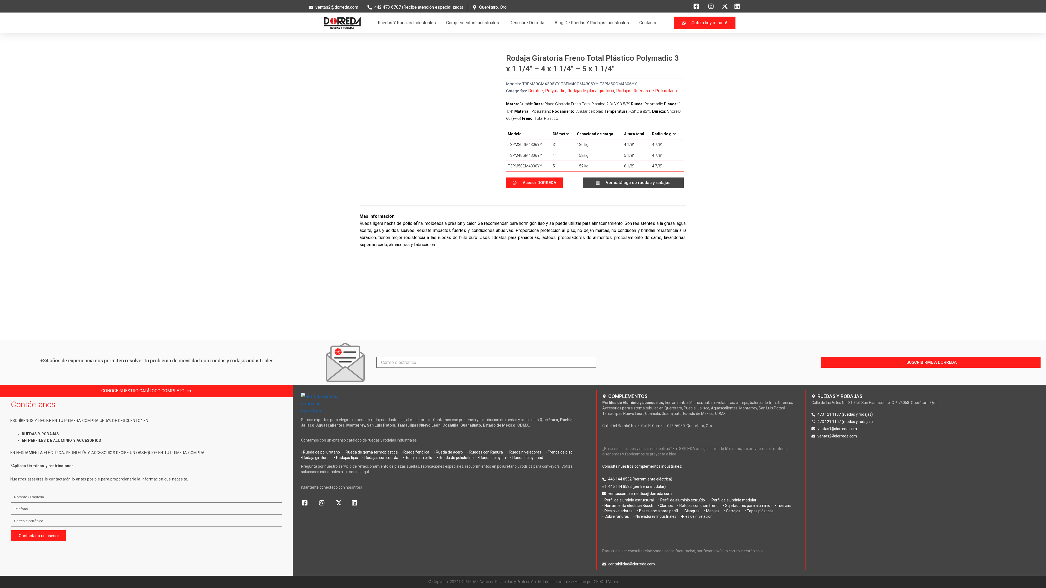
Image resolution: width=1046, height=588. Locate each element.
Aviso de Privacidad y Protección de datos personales (525, 582)
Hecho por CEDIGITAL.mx (596, 582)
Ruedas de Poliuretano (655, 90)
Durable (535, 90)
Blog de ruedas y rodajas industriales (592, 22)
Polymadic (555, 90)
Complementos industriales (472, 22)
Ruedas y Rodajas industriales (407, 22)
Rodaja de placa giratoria (590, 90)
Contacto (647, 22)
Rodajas (623, 90)
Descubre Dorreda (526, 22)
